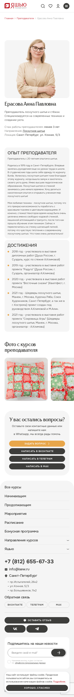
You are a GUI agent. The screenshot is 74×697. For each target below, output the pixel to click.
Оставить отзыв (39, 620)
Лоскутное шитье (34, 131)
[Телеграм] (36, 629)
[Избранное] (50, 6)
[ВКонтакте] (15, 629)
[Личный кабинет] (58, 6)
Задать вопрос (35, 443)
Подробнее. (59, 681)
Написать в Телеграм (37, 458)
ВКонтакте (15, 604)
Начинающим (15, 496)
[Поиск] (43, 6)
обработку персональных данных (30, 663)
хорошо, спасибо (37, 687)
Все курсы (13, 487)
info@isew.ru (19, 569)
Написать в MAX (37, 466)
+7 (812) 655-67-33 (29, 561)
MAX (59, 604)
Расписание (14, 523)
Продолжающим (18, 505)
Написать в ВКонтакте (37, 451)
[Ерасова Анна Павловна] (26, 379)
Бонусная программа (22, 531)
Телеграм (37, 604)
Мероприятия (16, 514)
